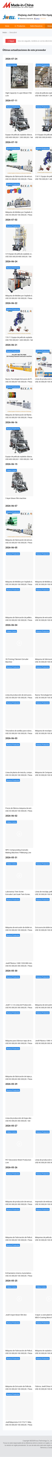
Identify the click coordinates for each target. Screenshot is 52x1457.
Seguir (11, 41)
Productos (21, 26)
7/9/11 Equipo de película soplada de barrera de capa (26, 337)
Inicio (7, 26)
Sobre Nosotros (36, 26)
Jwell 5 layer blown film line (16, 1315)
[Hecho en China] (18, 5)
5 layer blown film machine (15, 498)
